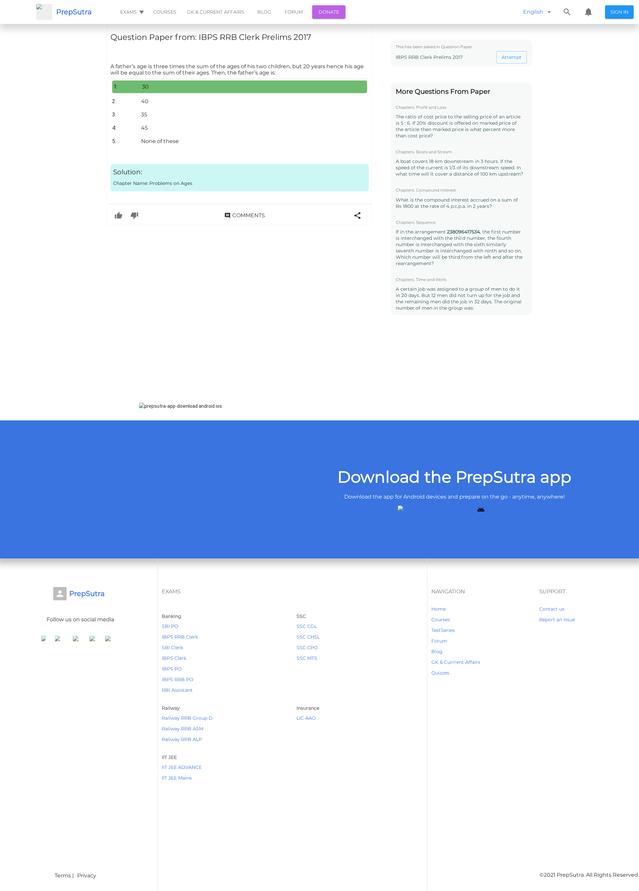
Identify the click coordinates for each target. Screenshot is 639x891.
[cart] (588, 12)
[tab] (131, 12)
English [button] (533, 12)
